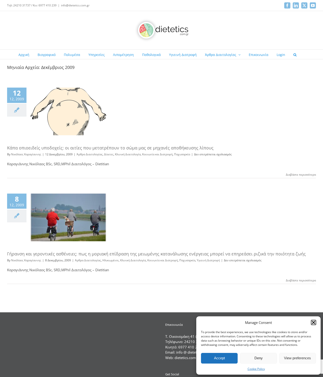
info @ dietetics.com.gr (194, 352)
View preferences (297, 358)
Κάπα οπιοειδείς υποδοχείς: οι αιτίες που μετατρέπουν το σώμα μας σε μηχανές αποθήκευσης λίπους (110, 148)
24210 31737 (195, 341)
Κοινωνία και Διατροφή (157, 154)
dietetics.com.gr (187, 357)
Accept (219, 358)
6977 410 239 (189, 347)
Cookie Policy (256, 369)
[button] (313, 322)
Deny (258, 358)
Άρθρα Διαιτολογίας (90, 154)
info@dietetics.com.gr (75, 5)
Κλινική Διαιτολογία (128, 154)
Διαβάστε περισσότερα (301, 175)
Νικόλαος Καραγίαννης (26, 154)
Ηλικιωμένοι (110, 260)
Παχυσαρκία (182, 154)
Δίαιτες (108, 154)
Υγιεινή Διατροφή (208, 260)
